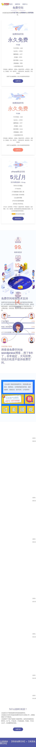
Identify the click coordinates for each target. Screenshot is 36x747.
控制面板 (30, 12)
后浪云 (13, 214)
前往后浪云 (18, 218)
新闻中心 (25, 4)
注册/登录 (15, 12)
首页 (11, 4)
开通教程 (23, 12)
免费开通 (18, 81)
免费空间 (17, 4)
